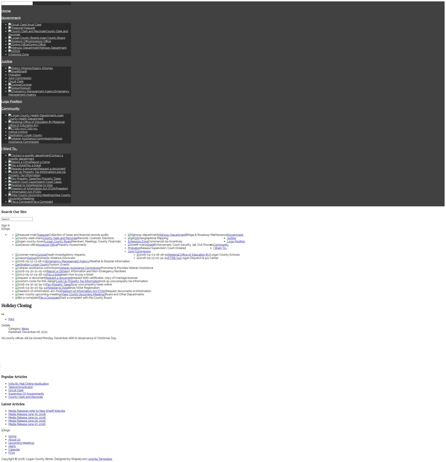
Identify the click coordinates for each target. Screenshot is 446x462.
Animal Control (18, 132)
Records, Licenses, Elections (96, 238)
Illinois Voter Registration (83, 287)
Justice (6, 61)
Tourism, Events (59, 264)
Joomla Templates (100, 459)
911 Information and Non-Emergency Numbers (96, 271)
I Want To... (9, 148)
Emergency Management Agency (67, 261)
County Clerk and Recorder (60, 238)
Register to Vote (57, 287)
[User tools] (2, 314)
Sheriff (151, 244)
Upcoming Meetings (21, 443)
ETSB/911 (174, 258)
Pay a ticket (54, 274)
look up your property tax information (124, 281)
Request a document (58, 277)
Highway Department (172, 234)
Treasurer (43, 234)
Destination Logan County (25, 135)
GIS (136, 238)
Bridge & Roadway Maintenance (206, 234)
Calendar (14, 449)
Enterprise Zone (18, 54)
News (25, 328)
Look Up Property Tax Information (78, 281)
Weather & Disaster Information (109, 261)
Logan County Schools (225, 254)
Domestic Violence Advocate (56, 258)
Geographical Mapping (153, 238)
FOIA (11, 453)
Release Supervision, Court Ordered (163, 248)
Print (11, 319)
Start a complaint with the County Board (86, 297)
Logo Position (11, 101)
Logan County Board (58, 241)
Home (6, 11)
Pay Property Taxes (58, 284)
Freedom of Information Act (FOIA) (83, 291)
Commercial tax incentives (165, 241)
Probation (14, 74)
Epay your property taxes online (91, 284)
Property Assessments (71, 244)
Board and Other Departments (124, 294)
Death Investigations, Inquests (66, 254)
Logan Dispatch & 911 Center (199, 258)
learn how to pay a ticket (77, 274)
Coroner (41, 254)
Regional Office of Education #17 (189, 254)
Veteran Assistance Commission (80, 268)
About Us (14, 439)
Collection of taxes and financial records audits (79, 234)
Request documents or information (128, 291)
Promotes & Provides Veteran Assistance (127, 268)
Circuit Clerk (16, 81)
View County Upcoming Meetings (83, 294)
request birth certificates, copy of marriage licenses (105, 277)
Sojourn (32, 258)
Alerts (12, 446)
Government (11, 18)
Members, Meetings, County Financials (96, 241)
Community (10, 108)
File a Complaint (49, 297)
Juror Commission (19, 78)
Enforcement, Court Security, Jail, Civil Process (184, 244)
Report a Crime (56, 271)
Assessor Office (47, 244)
